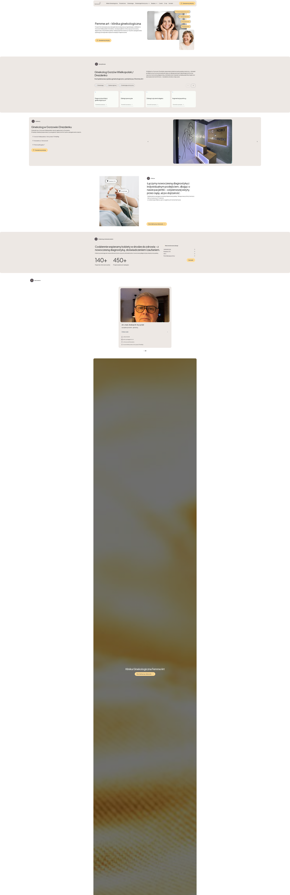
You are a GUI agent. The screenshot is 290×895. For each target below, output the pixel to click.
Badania (153, 3)
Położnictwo (122, 3)
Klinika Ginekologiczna (112, 3)
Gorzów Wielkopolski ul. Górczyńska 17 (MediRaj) (133, 344)
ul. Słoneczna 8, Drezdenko (128, 342)
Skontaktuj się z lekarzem (155, 224)
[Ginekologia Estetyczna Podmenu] (149, 3)
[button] (182, 11)
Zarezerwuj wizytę (188, 3)
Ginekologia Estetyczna (141, 3)
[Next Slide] (193, 86)
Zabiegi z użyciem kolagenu (155, 98)
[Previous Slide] (188, 86)
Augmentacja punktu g (179, 98)
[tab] (144, 350)
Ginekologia (130, 3)
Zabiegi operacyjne (127, 98)
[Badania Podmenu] (156, 3)
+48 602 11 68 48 (126, 336)
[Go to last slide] (148, 141)
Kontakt (171, 3)
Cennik (161, 3)
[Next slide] (257, 141)
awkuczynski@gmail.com (128, 339)
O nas (165, 3)
